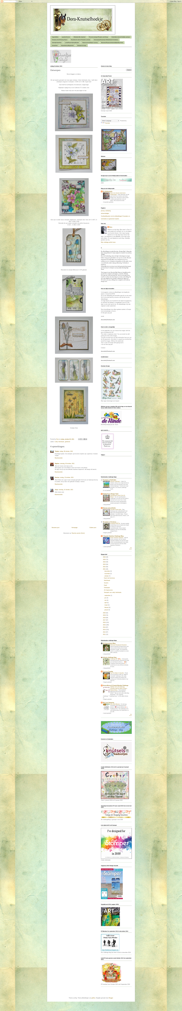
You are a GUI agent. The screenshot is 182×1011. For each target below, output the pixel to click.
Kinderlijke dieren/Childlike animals (121, 37)
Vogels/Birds (55, 37)
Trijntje (57, 451)
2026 (104, 557)
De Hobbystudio (107, 191)
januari (106, 610)
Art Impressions (108, 590)
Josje (56, 489)
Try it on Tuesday (108, 671)
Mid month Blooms (115, 704)
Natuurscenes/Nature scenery (90, 42)
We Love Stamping (108, 702)
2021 (104, 569)
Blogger (111, 998)
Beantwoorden (59, 458)
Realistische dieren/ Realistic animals (80, 39)
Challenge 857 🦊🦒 (115, 659)
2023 (104, 564)
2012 (104, 632)
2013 (104, 629)
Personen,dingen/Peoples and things (98, 37)
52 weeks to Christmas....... (111, 522)
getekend (67, 441)
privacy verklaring (106, 210)
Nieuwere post (55, 527)
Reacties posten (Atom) (78, 533)
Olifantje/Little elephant (79, 37)
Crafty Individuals (59, 441)
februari (106, 607)
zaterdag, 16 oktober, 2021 (65, 489)
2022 (104, 566)
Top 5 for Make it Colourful (117, 673)
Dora (110, 227)
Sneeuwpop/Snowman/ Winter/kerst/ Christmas (106, 39)
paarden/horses (66, 37)
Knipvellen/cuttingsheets (67, 45)
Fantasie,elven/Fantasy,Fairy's (59, 39)
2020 (104, 613)
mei (105, 600)
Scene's (106, 583)
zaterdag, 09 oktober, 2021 (67, 463)
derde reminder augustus (117, 537)
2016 (104, 622)
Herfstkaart (107, 580)
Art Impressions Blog (109, 643)
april (105, 602)
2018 (104, 617)
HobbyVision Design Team (110, 494)
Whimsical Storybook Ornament (118, 645)
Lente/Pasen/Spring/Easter (72, 42)
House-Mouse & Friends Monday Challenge (115, 685)
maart (106, 605)
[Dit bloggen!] (81, 439)
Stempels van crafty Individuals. (113, 592)
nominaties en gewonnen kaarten (110, 218)
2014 (104, 627)
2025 (104, 559)
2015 (104, 625)
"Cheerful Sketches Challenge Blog (113, 536)
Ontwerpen (107, 587)
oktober (106, 576)
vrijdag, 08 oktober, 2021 (66, 451)
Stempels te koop (81, 45)
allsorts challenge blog (109, 657)
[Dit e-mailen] (79, 439)
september (107, 595)
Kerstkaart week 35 (115, 523)
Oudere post (92, 527)
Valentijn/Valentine (57, 42)
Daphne (57, 463)
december (107, 571)
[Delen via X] (83, 439)
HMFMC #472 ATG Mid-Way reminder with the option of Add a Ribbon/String (118, 688)
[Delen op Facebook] (84, 439)
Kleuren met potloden (109, 508)
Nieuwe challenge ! (115, 481)
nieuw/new (55, 45)
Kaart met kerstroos (109, 578)
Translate (107, 123)
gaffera (93, 998)
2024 (104, 562)
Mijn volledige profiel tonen (108, 242)
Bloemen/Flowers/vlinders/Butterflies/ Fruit (112, 42)
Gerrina (57, 477)
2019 (104, 615)
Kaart (105, 585)
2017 (104, 620)
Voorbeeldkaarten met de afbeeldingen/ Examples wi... (116, 216)
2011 (104, 634)
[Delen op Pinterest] (86, 439)
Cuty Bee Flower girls (116, 509)
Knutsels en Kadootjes (109, 480)
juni (105, 598)
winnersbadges (105, 213)
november (107, 573)
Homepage (74, 527)
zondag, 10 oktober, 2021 (67, 477)
